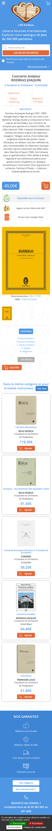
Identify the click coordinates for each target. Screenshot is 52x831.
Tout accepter (18, 823)
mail (28, 811)
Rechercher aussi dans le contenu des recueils (25, 61)
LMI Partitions (26, 25)
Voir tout (41, 388)
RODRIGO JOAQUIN (26, 80)
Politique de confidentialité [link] (35, 827)
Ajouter (45, 186)
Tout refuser (37, 823)
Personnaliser (14, 827)
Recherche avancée (37, 66)
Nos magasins (26, 782)
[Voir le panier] (48, 3)
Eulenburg (14, 101)
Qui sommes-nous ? (26, 789)
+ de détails (26, 359)
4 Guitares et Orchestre (19, 85)
